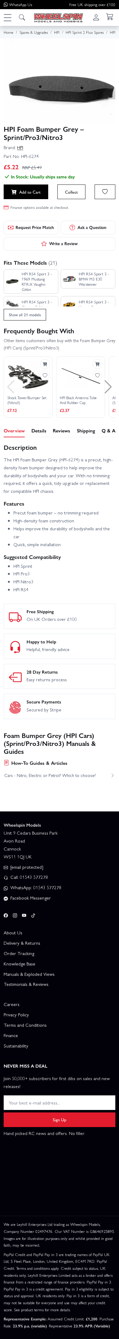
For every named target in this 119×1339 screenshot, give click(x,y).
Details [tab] (38, 430)
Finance (11, 1035)
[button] (7, 17)
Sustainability (16, 1045)
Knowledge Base (19, 963)
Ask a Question (92, 227)
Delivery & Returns (22, 943)
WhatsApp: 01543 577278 (35, 887)
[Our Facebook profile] (6, 914)
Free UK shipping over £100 (92, 4)
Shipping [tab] (86, 430)
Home (8, 32)
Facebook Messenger (30, 897)
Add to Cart (30, 192)
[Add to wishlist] (105, 191)
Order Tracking (19, 953)
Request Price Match (35, 227)
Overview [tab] (14, 430)
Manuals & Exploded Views (29, 974)
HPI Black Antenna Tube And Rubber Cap (78, 400)
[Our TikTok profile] (33, 914)
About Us (13, 932)
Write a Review (63, 243)
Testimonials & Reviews (26, 984)
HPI (20, 147)
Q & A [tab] (108, 430)
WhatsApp (20, 4)
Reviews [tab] (61, 430)
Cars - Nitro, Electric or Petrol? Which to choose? (50, 775)
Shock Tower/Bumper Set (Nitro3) (26, 400)
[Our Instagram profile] (15, 914)
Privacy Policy (16, 1014)
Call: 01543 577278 (28, 877)
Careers (12, 1004)
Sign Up (59, 1119)
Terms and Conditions (25, 1025)
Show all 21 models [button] (25, 314)
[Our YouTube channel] (24, 914)
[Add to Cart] (45, 364)
